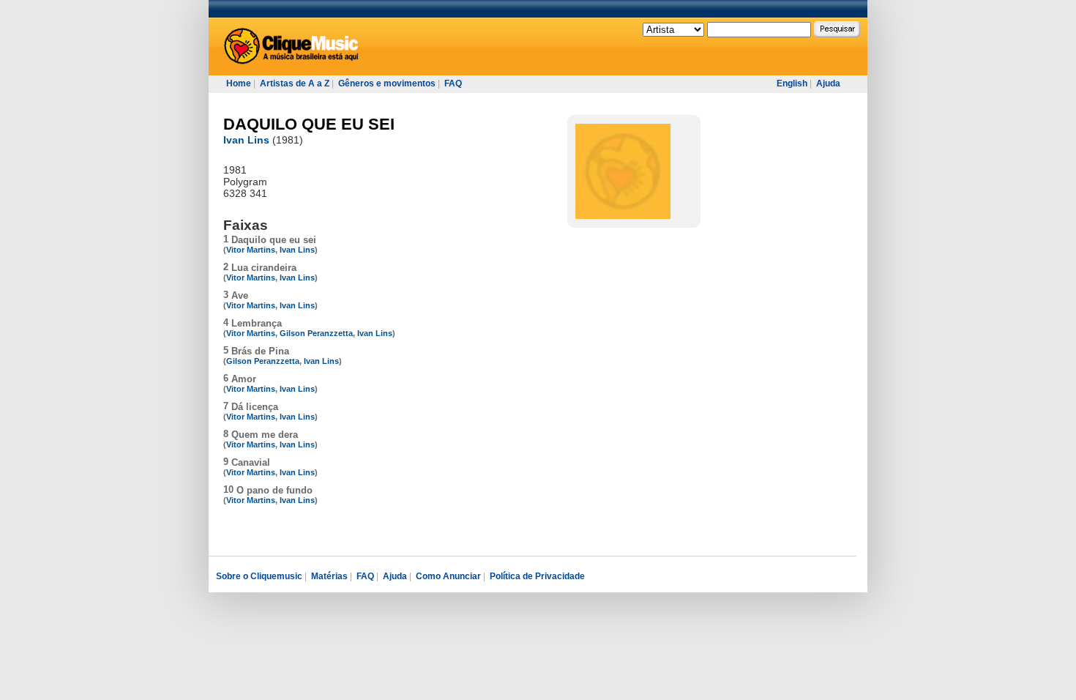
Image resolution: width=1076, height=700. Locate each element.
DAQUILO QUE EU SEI (309, 124)
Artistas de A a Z (294, 83)
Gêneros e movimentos (387, 83)
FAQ (453, 83)
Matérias (329, 576)
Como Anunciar (448, 576)
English (792, 83)
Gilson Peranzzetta (316, 333)
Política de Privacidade (537, 576)
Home (238, 83)
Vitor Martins (250, 249)
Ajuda (828, 83)
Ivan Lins (246, 140)
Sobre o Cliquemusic (259, 576)
